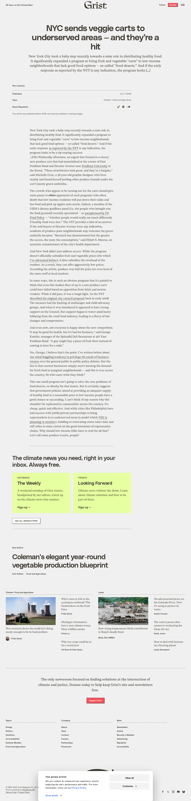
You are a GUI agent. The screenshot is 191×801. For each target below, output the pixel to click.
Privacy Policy (24, 792)
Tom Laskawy (18, 85)
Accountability (12, 739)
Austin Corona (160, 613)
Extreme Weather (13, 742)
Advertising (122, 739)
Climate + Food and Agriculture (117, 100)
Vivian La (65, 633)
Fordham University (94, 166)
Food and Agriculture (36, 574)
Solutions (10, 735)
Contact (65, 735)
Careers (65, 739)
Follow (162, 5)
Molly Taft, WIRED (106, 637)
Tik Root (65, 649)
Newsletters (122, 727)
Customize (128, 786)
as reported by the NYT (63, 148)
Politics (9, 731)
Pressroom (66, 746)
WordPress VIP (29, 790)
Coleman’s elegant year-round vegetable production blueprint (60, 560)
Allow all (129, 778)
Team (63, 731)
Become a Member (125, 735)
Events (120, 731)
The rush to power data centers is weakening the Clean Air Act (168, 625)
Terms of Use (11, 792)
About (64, 727)
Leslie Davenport (161, 649)
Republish (121, 742)
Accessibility (123, 746)
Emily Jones (159, 633)
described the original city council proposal (57, 298)
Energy (9, 727)
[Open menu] (182, 4)
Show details (51, 795)
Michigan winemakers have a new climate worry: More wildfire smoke (76, 625)
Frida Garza (16, 638)
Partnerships (67, 742)
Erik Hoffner (17, 574)
